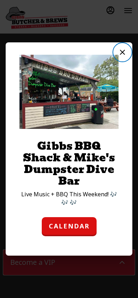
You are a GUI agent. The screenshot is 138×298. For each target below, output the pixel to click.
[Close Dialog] (122, 52)
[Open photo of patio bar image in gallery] (111, 61)
